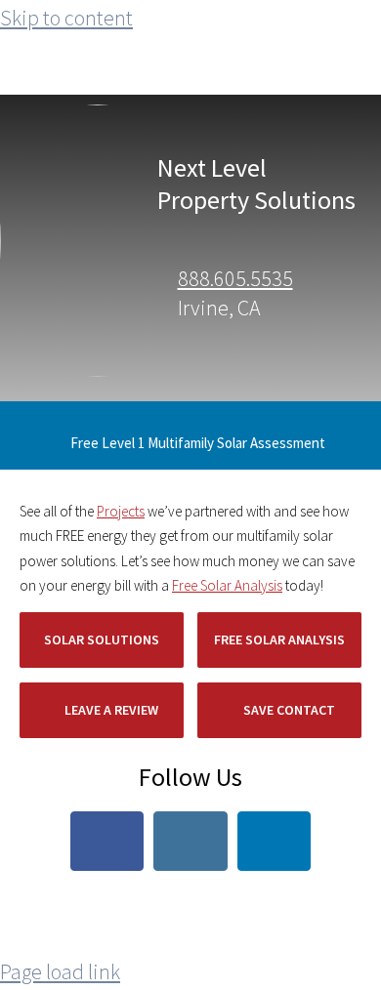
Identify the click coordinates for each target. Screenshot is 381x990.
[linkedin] (274, 841)
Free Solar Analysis (227, 585)
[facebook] (107, 841)
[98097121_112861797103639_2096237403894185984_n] (136, 115)
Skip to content (66, 17)
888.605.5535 (235, 278)
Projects (121, 511)
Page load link (60, 971)
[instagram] (190, 841)
